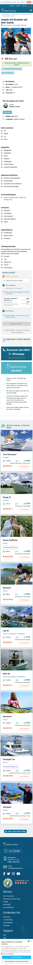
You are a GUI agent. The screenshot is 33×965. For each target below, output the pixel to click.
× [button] (31, 941)
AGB (4, 938)
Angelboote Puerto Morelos (9, 16)
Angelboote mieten (5, 14)
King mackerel (8, 216)
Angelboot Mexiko (15, 14)
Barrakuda (7, 210)
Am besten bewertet (10, 547)
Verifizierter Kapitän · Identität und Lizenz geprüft (16, 64)
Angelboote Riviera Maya (26, 14)
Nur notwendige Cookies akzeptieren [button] (16, 961)
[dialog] (16, 952)
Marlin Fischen (8, 235)
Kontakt (12, 6)
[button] (30, 6)
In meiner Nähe (7, 920)
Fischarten (6, 925)
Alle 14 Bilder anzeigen (21, 53)
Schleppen (7, 238)
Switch (29, 2)
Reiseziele (6, 917)
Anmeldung (6, 904)
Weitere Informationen (25, 952)
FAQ (4, 935)
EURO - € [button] (24, 6)
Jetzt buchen (24, 466)
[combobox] (28, 941)
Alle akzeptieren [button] (16, 957)
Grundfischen (8, 233)
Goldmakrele (8, 213)
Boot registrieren (8, 907)
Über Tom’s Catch (8, 896)
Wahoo (6, 222)
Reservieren (17, 324)
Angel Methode (8, 922)
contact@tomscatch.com (15, 868)
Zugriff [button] (18, 6)
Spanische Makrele (10, 219)
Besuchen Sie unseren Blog (11, 899)
